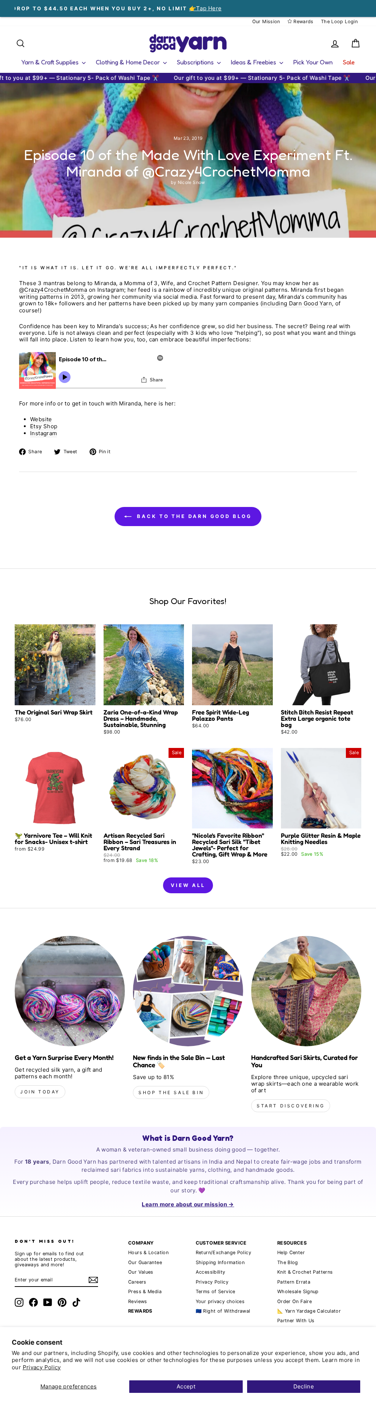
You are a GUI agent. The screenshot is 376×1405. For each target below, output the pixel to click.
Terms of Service (215, 1291)
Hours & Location (148, 1252)
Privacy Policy (42, 1367)
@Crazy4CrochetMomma (53, 290)
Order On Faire (294, 1301)
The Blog (287, 1262)
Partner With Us (296, 1320)
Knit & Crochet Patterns (305, 1272)
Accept (186, 1386)
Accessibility (210, 1272)
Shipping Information (220, 1262)
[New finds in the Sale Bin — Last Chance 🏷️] (188, 991)
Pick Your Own (313, 62)
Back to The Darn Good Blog (193, 516)
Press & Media (145, 1291)
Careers (137, 1282)
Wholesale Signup (298, 1291)
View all (188, 885)
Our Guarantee (145, 1262)
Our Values (140, 1272)
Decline (303, 1386)
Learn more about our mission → (188, 1204)
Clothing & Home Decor (128, 62)
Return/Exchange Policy (223, 1252)
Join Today (40, 1091)
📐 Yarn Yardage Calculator (309, 1311)
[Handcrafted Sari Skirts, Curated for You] (306, 991)
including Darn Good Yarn (297, 303)
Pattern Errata (293, 1282)
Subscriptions (196, 62)
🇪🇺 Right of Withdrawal (223, 1311)
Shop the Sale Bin (171, 1092)
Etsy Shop (43, 426)
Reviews (137, 1301)
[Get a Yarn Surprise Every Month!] (70, 991)
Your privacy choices (220, 1301)
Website (41, 419)
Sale (349, 62)
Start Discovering (291, 1105)
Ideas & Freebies (254, 62)
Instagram (43, 433)
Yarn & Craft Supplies (50, 62)
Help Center (291, 1252)
